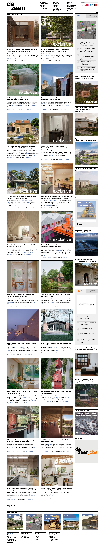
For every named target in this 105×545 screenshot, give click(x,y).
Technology (43, 8)
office (10, 155)
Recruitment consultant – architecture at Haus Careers (87, 334)
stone (19, 445)
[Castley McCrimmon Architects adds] (57, 129)
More (14, 58)
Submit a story (53, 536)
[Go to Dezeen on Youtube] (96, 5)
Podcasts (56, 11)
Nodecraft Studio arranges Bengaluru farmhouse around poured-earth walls (88, 63)
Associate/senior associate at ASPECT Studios (87, 317)
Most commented (93, 16)
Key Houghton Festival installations (50, 516)
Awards (69, 2)
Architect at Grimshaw (86, 328)
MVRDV (50, 444)
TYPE (35, 302)
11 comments (28, 61)
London (21, 105)
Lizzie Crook (44, 61)
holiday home (32, 57)
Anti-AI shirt (31, 515)
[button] (97, 12)
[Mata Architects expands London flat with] (23, 227)
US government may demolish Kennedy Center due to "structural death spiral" (87, 57)
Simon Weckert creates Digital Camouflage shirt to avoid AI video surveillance (87, 44)
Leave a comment (64, 159)
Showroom (70, 6)
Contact (51, 540)
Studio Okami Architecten (24, 200)
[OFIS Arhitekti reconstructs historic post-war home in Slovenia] (57, 325)
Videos (55, 8)
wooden (14, 249)
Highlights (14, 512)
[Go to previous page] (8, 14)
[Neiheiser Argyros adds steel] (23, 80)
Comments (52, 535)
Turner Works (55, 249)
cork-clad (49, 205)
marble (28, 204)
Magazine (43, 2)
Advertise (52, 537)
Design (42, 6)
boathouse (49, 55)
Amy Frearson (11, 499)
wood (63, 300)
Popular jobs (79, 290)
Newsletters (57, 9)
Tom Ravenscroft (45, 204)
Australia (9, 58)
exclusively (52, 155)
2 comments (28, 157)
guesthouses (44, 449)
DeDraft (49, 299)
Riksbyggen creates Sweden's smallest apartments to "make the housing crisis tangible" (88, 51)
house (36, 300)
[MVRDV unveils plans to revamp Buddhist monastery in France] (57, 422)
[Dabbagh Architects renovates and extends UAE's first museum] (23, 325)
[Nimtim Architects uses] (57, 179)
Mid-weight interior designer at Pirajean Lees (88, 323)
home (51, 302)
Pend (22, 396)
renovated (56, 299)
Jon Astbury (10, 61)
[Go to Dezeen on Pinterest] (87, 5)
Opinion (55, 5)
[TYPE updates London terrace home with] (23, 277)
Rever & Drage (56, 396)
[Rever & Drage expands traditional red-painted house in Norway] (57, 374)
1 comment (64, 257)
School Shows (71, 8)
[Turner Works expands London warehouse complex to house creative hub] (57, 227)
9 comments (28, 109)
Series (55, 2)
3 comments (31, 207)
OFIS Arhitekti (54, 347)
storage (43, 57)
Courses (70, 9)
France (63, 445)
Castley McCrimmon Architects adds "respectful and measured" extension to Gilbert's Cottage (54, 148)
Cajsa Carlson (45, 109)
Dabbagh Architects (19, 347)
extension (15, 105)
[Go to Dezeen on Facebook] (92, 5)
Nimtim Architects (53, 200)
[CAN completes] (23, 422)
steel (8, 55)
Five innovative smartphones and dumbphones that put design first (87, 69)
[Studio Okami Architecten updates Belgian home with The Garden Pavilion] (23, 179)
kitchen (33, 495)
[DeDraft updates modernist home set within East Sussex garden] (57, 277)
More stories (19, 506)
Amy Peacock (44, 159)
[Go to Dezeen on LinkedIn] (91, 5)
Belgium (28, 202)
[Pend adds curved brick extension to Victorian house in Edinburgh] (23, 374)
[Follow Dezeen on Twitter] (94, 5)
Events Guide (71, 5)
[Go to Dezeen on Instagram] (89, 5)
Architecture (44, 3)
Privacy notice (53, 539)
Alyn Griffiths (10, 403)
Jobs (68, 3)
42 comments (62, 207)
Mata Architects (24, 252)
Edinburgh (25, 397)
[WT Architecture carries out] (57, 32)
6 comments (63, 109)
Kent (27, 153)
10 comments (29, 451)
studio (63, 57)
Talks (55, 6)
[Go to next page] (9, 14)
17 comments (27, 254)
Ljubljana (57, 350)
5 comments (62, 61)
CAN (35, 447)
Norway (67, 397)
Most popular (79, 16)
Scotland (44, 103)
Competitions (71, 11)
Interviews (56, 3)
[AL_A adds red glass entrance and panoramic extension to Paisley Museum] (57, 80)
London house (12, 447)
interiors (28, 249)
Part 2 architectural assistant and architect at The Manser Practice (88, 341)
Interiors (42, 5)
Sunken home (87, 515)
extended (9, 202)
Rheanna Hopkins (12, 207)
